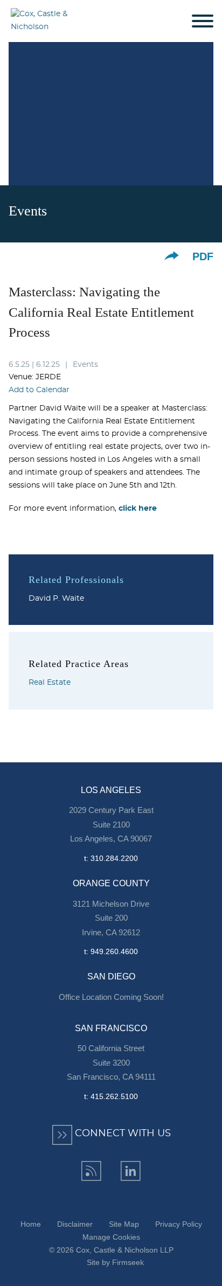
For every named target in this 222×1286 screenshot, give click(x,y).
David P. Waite (56, 598)
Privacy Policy (178, 1224)
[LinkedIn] (131, 1171)
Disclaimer (75, 1224)
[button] (171, 255)
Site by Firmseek (115, 1262)
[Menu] (203, 21)
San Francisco (111, 1028)
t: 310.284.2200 (111, 858)
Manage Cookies (111, 1237)
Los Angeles (111, 790)
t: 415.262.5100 (111, 1096)
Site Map (124, 1224)
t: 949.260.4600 (111, 951)
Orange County (111, 883)
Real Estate (50, 682)
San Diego (111, 976)
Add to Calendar (39, 390)
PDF (202, 256)
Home (30, 1224)
